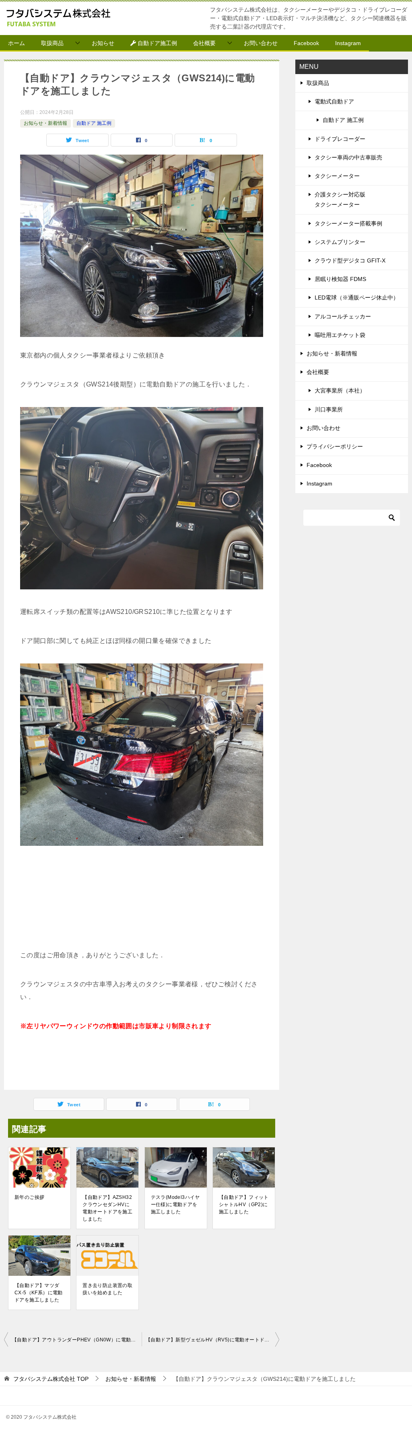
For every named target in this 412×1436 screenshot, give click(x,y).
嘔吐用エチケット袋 (340, 335)
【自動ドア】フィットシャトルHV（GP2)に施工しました (244, 1204)
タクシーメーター (337, 176)
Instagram (348, 43)
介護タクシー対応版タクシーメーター (340, 199)
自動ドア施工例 (156, 43)
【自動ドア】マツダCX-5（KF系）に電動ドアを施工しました (38, 1293)
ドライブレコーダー (340, 139)
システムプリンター (340, 242)
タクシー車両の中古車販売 (348, 157)
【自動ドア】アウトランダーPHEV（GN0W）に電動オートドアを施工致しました (77, 1340)
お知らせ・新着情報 (45, 123)
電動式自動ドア (334, 101)
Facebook (306, 43)
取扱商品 (52, 43)
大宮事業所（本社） (340, 390)
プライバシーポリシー (335, 446)
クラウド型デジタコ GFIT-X (350, 260)
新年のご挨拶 (29, 1197)
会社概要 (204, 43)
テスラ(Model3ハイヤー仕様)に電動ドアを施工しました (175, 1204)
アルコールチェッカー (343, 316)
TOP (51, 1379)
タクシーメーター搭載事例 (348, 223)
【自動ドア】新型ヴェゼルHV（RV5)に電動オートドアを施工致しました (212, 1340)
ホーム (16, 43)
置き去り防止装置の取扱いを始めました (107, 1289)
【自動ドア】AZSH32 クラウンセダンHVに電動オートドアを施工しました (107, 1208)
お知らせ (103, 43)
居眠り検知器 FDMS (340, 279)
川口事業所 (329, 409)
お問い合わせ (261, 43)
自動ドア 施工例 (93, 123)
